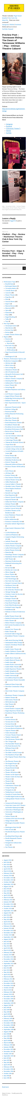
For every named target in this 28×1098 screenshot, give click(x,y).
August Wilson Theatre (12, 396)
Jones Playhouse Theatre (13, 515)
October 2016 (8, 1073)
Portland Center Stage (12, 607)
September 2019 (8, 1003)
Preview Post (9, 330)
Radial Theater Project (12, 616)
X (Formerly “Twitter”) (13, 128)
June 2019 (6, 1009)
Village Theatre (10, 821)
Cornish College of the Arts (13, 449)
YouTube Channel (7, 29)
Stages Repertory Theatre (13, 711)
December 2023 (8, 930)
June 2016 (6, 1078)
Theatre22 (8, 779)
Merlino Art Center (11, 570)
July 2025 (6, 888)
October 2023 (8, 935)
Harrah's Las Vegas (11, 493)
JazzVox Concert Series (12, 508)
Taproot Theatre (10, 730)
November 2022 (8, 959)
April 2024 (7, 921)
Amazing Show (10, 381)
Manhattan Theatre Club (13, 557)
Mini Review (9, 328)
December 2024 (8, 904)
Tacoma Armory (10, 719)
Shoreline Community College (14, 686)
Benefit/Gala (9, 284)
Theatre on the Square (12, 774)
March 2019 (7, 1016)
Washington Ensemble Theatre (15, 823)
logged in (13, 221)
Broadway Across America (13, 427)
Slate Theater (9, 704)
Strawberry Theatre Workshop (14, 713)
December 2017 (8, 1049)
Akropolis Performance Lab (14, 374)
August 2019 (7, 1005)
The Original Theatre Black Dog (15, 757)
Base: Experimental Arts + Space (15, 403)
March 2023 (7, 950)
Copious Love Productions (13, 447)
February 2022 (8, 979)
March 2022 (7, 976)
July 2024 (6, 915)
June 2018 (7, 1036)
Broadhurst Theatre (11, 425)
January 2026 (8, 875)
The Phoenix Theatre (12, 761)
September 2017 (8, 1056)
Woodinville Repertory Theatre (15, 832)
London (7, 341)
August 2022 (7, 965)
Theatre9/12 (9, 783)
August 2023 (7, 939)
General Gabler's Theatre (13, 484)
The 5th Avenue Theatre (12, 739)
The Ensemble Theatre (12, 744)
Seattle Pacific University (13, 664)
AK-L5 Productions (11, 372)
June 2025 (7, 891)
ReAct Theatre (9, 620)
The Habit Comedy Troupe (13, 752)
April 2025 (7, 895)
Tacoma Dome (9, 724)
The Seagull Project (11, 763)
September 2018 (9, 1029)
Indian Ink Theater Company (14, 502)
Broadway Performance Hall (14, 429)
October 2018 (8, 1027)
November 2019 (8, 998)
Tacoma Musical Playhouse (13, 728)
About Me (5, 20)
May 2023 (7, 946)
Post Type (7, 323)
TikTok (12, 24)
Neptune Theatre (10, 576)
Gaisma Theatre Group (12, 480)
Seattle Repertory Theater (13, 669)
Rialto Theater (9, 631)
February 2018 (8, 1045)
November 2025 (8, 880)
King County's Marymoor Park (14, 528)
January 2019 (8, 1020)
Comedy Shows (10, 290)
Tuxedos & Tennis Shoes (13, 794)
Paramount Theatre (11, 601)
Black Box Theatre (11, 418)
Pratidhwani (9, 609)
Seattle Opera (9, 662)
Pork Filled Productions (12, 605)
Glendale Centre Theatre (13, 486)
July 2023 (6, 941)
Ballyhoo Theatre (10, 400)
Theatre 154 (9, 770)
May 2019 (6, 1012)
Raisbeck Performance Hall (13, 618)
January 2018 (8, 1047)
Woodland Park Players (12, 836)
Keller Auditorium (11, 519)
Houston (8, 339)
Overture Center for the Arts (14, 594)
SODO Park (8, 706)
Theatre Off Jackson (11, 772)
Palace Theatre (10, 596)
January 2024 (8, 928)
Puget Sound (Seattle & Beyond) (13, 209)
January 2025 (8, 902)
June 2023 (7, 943)
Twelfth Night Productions (13, 796)
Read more (5, 1087)
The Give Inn (9, 750)
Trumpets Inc (9, 790)
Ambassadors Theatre (12, 383)
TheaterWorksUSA (11, 768)
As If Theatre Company (12, 394)
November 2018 (8, 1025)
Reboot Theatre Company (13, 623)
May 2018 (6, 1038)
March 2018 (7, 1042)
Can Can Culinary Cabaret (13, 436)
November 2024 (8, 906)
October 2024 (8, 908)
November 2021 (8, 985)
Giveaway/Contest (10, 326)
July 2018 (6, 1034)
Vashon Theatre (10, 816)
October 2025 (8, 882)
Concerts (8, 293)
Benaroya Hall (9, 411)
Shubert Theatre (10, 697)
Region (6, 337)
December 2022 (8, 957)
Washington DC (10, 356)
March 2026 (7, 871)
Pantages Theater (10, 598)
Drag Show (8, 297)
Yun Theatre (9, 847)
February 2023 (8, 952)
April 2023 (7, 948)
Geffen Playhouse (10, 482)
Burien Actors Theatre (12, 431)
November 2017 (8, 1051)
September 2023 (9, 937)
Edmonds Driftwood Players (14, 464)
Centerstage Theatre (11, 440)
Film (6, 299)
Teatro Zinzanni (10, 733)
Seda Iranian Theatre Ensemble (15, 680)
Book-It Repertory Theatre (13, 422)
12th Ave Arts (9, 363)
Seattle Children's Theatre (13, 651)
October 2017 (8, 1053)
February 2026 (8, 873)
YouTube (8, 133)
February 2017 (8, 1067)
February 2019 (8, 1018)
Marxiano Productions (12, 561)
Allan (3, 206)
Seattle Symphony (10, 671)
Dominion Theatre (11, 458)
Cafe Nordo (8, 433)
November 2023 (8, 932)
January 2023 (8, 954)
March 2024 (7, 924)
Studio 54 (8, 717)
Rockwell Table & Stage (12, 634)
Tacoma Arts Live (10, 722)
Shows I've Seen (6, 1093)
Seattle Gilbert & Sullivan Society (15, 653)
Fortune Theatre (10, 475)
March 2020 (7, 990)
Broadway (10, 348)
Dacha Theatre (9, 455)
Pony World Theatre (11, 603)
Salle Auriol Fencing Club (13, 640)
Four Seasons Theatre (12, 477)
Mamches (8, 552)
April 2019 (7, 1014)
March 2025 (7, 897)
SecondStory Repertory (12, 678)
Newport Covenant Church (13, 583)
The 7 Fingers (9, 741)
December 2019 (8, 996)
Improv (7, 304)
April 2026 (7, 869)
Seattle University (10, 675)
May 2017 (6, 1062)
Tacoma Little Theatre (12, 726)
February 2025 (8, 899)
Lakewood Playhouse (12, 535)
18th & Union (9, 365)
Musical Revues (10, 306)
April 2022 (7, 974)
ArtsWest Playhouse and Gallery (15, 389)
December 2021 (8, 983)
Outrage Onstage (10, 592)
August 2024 (7, 913)
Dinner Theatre (10, 295)
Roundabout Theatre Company (14, 636)
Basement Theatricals (12, 407)
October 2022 (8, 961)
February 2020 (8, 992)
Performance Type (9, 282)
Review (7, 332)
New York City (12, 18)
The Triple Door (10, 766)
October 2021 (8, 987)
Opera (7, 310)
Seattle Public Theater (12, 667)
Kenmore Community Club (13, 521)
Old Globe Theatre (11, 587)
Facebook (18, 24)
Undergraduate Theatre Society (15, 799)
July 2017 (6, 1058)
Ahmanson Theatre (11, 370)
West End (10, 343)
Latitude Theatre (10, 541)
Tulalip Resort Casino (12, 792)
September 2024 (9, 910)
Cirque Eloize (9, 444)
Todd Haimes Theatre (12, 785)
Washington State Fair (12, 827)
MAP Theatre (9, 559)
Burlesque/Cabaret (11, 286)
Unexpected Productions (13, 803)
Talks (7, 319)
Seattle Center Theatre (12, 649)
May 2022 (7, 972)
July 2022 (6, 968)
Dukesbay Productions (12, 460)
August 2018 (7, 1031)
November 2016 (8, 1071)
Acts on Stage (9, 367)
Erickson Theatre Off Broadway (15, 466)
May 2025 (7, 893)
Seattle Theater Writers (12, 334)
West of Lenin (9, 829)
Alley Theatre (9, 376)
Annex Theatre (10, 385)
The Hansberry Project (12, 755)
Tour (6, 321)
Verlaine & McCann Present (13, 818)
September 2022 (9, 963)
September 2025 (9, 884)
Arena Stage (9, 387)
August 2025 (7, 886)
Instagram (5, 24)
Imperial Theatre (10, 499)
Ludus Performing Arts (12, 548)
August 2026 (7, 860)
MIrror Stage (9, 572)
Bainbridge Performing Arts (14, 398)
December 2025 (8, 877)
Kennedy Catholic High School (14, 524)
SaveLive (8, 647)
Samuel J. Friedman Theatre (14, 645)
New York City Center (12, 581)
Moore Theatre (10, 574)
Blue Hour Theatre (11, 420)
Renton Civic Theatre (12, 629)
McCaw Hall (9, 568)
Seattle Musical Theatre (12, 660)
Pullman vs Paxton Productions (15, 612)
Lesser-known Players (12, 543)
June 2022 (7, 970)
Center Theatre (10, 438)
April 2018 (7, 1040)
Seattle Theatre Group (12, 673)
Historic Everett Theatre (13, 497)
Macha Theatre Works (12, 550)
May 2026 (7, 866)
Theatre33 (8, 781)
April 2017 (7, 1064)
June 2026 (7, 864)
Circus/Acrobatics (10, 288)
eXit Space (8, 473)
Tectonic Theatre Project (13, 735)
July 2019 (6, 1007)
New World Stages (10, 579)
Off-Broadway (11, 350)
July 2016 (6, 1075)
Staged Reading (10, 317)
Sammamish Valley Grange (13, 642)
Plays (19, 208)
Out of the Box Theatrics (13, 590)
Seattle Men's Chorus (11, 658)
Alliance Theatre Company (13, 378)
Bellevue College (10, 409)
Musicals (8, 308)
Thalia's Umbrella (10, 737)
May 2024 (7, 919)
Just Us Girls (9, 517)
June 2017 (6, 1060)
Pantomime (9, 312)
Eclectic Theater (10, 462)
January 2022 (8, 981)
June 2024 (7, 917)
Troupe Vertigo (10, 788)
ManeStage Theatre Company (14, 554)
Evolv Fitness (9, 471)
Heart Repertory (10, 495)
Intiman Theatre (14, 208)
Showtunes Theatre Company (14, 695)
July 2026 (6, 862)
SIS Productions (10, 702)
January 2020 (8, 994)
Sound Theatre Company (13, 708)
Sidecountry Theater (11, 700)
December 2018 (8, 1023)
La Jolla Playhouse (11, 532)
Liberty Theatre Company (13, 546)
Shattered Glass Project (12, 684)
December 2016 (8, 1069)
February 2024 (8, 926)
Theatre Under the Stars (12, 777)
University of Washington (13, 810)
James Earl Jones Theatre (13, 506)
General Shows (10, 301)
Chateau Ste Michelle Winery (14, 442)
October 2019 (8, 1001)
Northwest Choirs (10, 585)
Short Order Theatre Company (14, 691)
